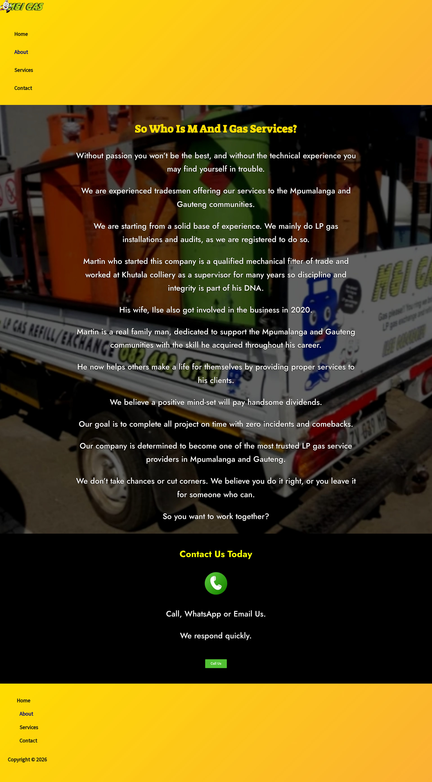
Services (23, 69)
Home (21, 33)
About (21, 51)
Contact (23, 87)
